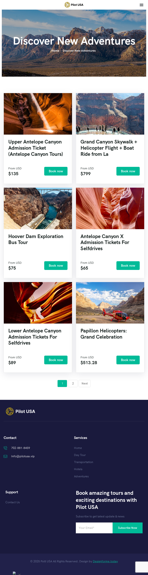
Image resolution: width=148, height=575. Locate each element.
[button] (141, 5)
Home (55, 51)
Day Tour (80, 455)
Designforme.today (105, 561)
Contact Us (12, 502)
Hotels (78, 469)
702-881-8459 (20, 448)
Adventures (81, 476)
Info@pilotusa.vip (23, 456)
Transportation (83, 462)
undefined (17, 573)
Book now (56, 171)
